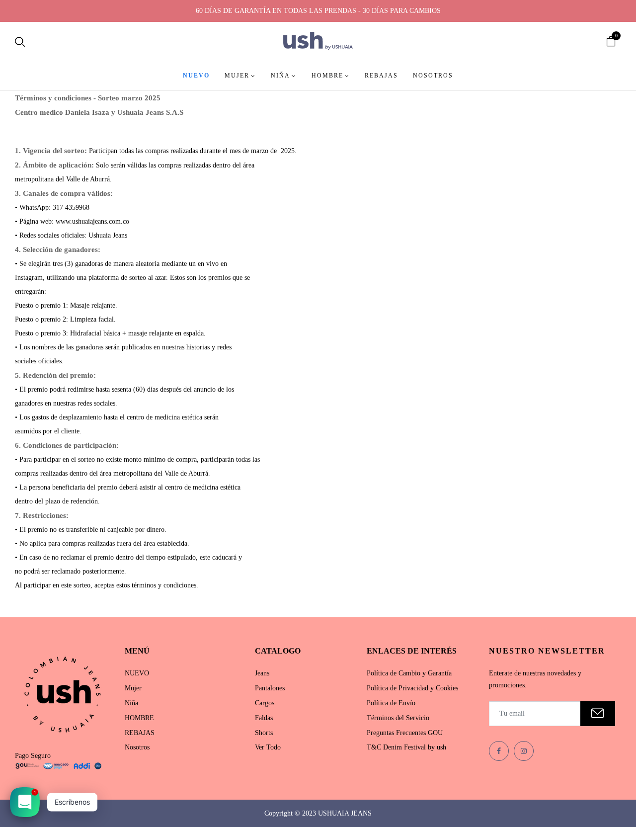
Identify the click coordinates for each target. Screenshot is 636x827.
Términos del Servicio (398, 718)
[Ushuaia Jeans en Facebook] (499, 751)
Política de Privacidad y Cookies (412, 688)
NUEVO (137, 673)
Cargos (264, 703)
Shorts (264, 733)
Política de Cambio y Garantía (409, 673)
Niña (131, 703)
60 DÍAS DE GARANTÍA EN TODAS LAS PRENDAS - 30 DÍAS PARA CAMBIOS (318, 10)
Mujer (133, 688)
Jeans (262, 673)
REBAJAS (140, 733)
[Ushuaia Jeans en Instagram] (524, 751)
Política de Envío (391, 703)
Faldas (264, 718)
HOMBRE (139, 718)
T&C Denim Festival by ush (406, 747)
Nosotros (137, 747)
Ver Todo (268, 747)
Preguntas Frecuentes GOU (405, 733)
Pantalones (270, 688)
